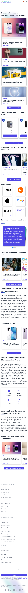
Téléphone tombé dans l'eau (8, 536)
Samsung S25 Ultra (5, 525)
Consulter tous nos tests (14, 353)
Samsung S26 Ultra (5, 520)
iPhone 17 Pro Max (5, 503)
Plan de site (4, 559)
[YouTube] (14, 590)
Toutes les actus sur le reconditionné (14, 468)
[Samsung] (7, 191)
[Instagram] (20, 590)
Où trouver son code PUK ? (7, 541)
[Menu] (26, 2)
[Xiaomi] (20, 191)
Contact (3, 547)
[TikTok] (11, 590)
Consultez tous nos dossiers (14, 284)
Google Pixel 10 (5, 492)
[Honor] (7, 212)
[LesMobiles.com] (6, 2)
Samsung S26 (4, 522)
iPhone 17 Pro (4, 506)
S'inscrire (14, 575)
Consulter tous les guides (14, 179)
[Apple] (7, 201)
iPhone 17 (3, 508)
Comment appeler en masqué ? (8, 534)
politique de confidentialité (22, 578)
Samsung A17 (4, 487)
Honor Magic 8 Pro (5, 495)
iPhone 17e (3, 511)
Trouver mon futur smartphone (14, 143)
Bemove (6, 586)
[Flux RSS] (22, 590)
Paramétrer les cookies (6, 557)
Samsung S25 (4, 527)
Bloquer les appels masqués (8, 539)
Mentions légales (5, 550)
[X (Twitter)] (17, 590)
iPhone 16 (3, 514)
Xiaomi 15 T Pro (5, 489)
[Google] (5, 590)
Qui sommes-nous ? (6, 562)
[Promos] (23, 2)
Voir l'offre (10, 136)
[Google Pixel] (20, 201)
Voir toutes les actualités (14, 107)
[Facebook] (8, 590)
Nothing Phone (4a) (6, 497)
